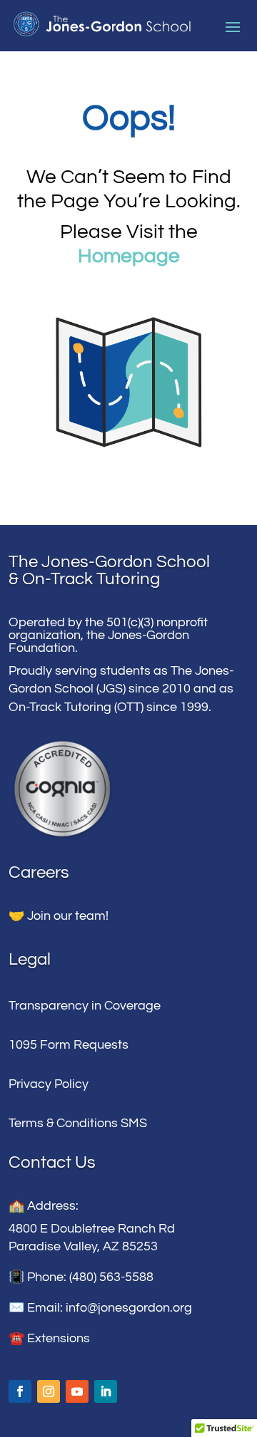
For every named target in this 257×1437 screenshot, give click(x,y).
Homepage (129, 256)
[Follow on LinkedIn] (105, 1391)
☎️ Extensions (49, 1338)
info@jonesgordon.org (129, 1307)
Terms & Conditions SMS (78, 1123)
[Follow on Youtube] (77, 1391)
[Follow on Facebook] (20, 1391)
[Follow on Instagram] (48, 1391)
